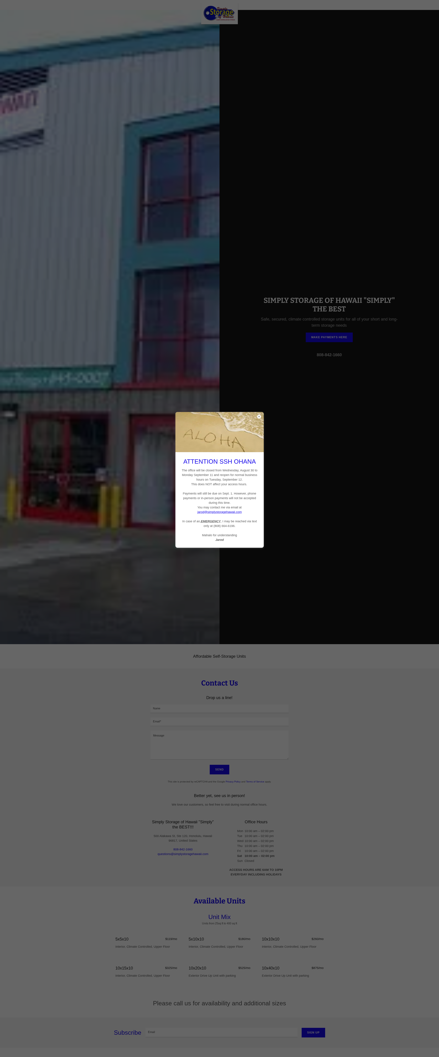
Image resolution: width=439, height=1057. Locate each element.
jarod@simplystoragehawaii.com (219, 512)
